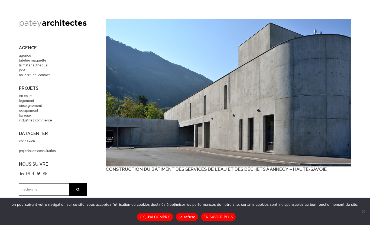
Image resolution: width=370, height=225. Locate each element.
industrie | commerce (35, 120)
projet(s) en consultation (37, 151)
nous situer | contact (34, 75)
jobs (22, 70)
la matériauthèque (33, 65)
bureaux (25, 115)
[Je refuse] (363, 211)
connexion (27, 141)
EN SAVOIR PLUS (218, 217)
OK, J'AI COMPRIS (155, 217)
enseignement (30, 106)
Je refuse (186, 217)
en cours (25, 96)
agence (25, 55)
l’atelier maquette (32, 60)
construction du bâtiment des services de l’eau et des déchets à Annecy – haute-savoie (216, 169)
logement (26, 101)
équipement (28, 110)
